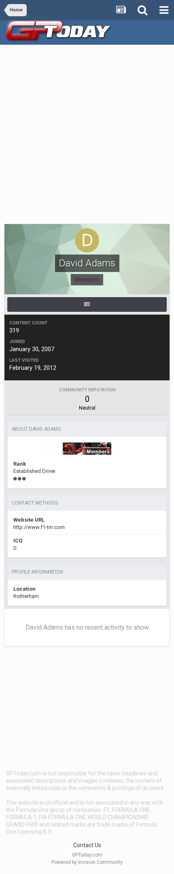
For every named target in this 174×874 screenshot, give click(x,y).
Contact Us (87, 845)
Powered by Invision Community (87, 862)
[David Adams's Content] (87, 304)
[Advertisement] (87, 136)
